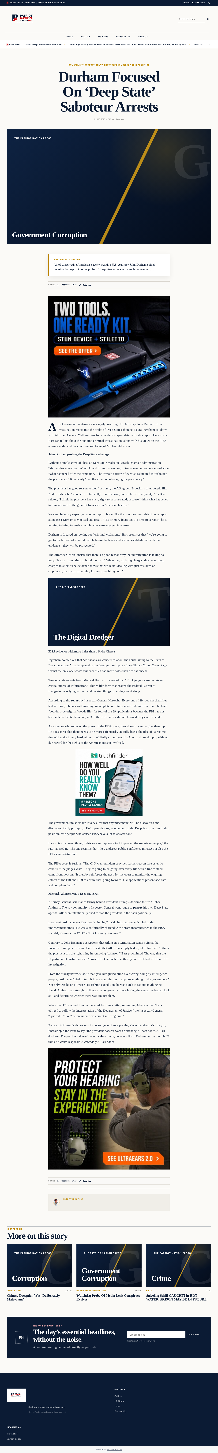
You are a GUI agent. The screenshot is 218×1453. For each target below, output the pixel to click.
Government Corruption (83, 65)
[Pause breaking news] (208, 44)
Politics (144, 65)
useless (101, 1036)
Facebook (65, 285)
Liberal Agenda (130, 65)
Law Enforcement (110, 65)
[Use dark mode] (209, 3)
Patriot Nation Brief (194, 3)
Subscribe (194, 1335)
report (75, 700)
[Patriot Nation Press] (23, 19)
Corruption (14, 1291)
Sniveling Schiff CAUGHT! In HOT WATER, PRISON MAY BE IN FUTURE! (177, 1297)
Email (74, 285)
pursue (138, 907)
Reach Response (114, 1449)
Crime (149, 1291)
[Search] (208, 19)
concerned (155, 468)
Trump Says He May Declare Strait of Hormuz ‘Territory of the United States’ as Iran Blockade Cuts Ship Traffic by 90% (100, 44)
